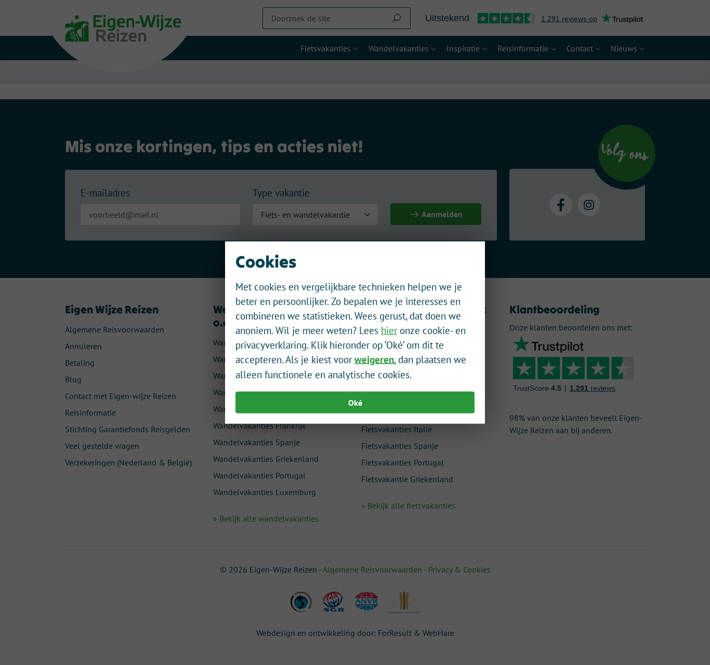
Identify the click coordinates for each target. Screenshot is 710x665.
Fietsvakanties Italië (396, 429)
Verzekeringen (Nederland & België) (128, 462)
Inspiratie (463, 48)
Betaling (80, 362)
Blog (73, 379)
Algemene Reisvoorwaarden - (375, 569)
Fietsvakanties (325, 48)
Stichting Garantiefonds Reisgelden (127, 429)
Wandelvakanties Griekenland (266, 459)
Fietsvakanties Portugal (402, 462)
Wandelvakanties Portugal (259, 475)
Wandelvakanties (399, 48)
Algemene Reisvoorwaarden (114, 329)
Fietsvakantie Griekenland (407, 479)
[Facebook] (560, 204)
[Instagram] (588, 204)
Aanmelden (441, 214)
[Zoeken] (397, 18)
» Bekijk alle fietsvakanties (408, 505)
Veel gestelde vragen (102, 446)
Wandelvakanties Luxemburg (264, 492)
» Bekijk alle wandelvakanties (266, 518)
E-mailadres (105, 193)
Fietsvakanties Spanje (399, 446)
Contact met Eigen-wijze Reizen (120, 396)
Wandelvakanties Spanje (256, 442)
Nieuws (624, 48)
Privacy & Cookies (459, 569)
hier (389, 330)
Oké (355, 402)
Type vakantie (281, 193)
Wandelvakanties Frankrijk (259, 425)
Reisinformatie (522, 48)
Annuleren (83, 346)
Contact (580, 48)
